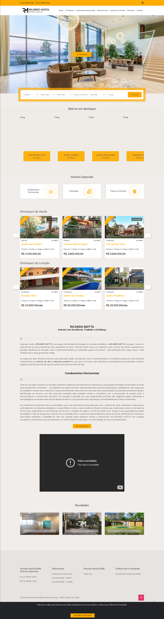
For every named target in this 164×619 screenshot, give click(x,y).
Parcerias (130, 10)
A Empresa (69, 10)
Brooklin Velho (28, 295)
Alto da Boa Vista (115, 244)
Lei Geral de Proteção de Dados (128, 574)
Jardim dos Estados (31, 244)
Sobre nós (88, 574)
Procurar (134, 95)
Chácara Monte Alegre (75, 244)
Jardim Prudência (115, 295)
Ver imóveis (82, 54)
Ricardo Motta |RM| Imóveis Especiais (42, 597)
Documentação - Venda (61, 578)
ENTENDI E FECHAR (82, 615)
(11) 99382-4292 (28, 3)
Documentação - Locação (62, 582)
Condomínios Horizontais (85, 10)
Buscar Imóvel (102, 10)
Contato (140, 10)
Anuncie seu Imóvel (117, 10)
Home (61, 10)
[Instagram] (142, 2)
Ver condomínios (82, 426)
